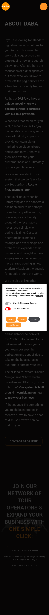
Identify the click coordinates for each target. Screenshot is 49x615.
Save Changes (13, 325)
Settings (34, 319)
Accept (11, 319)
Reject (22, 319)
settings (39, 296)
